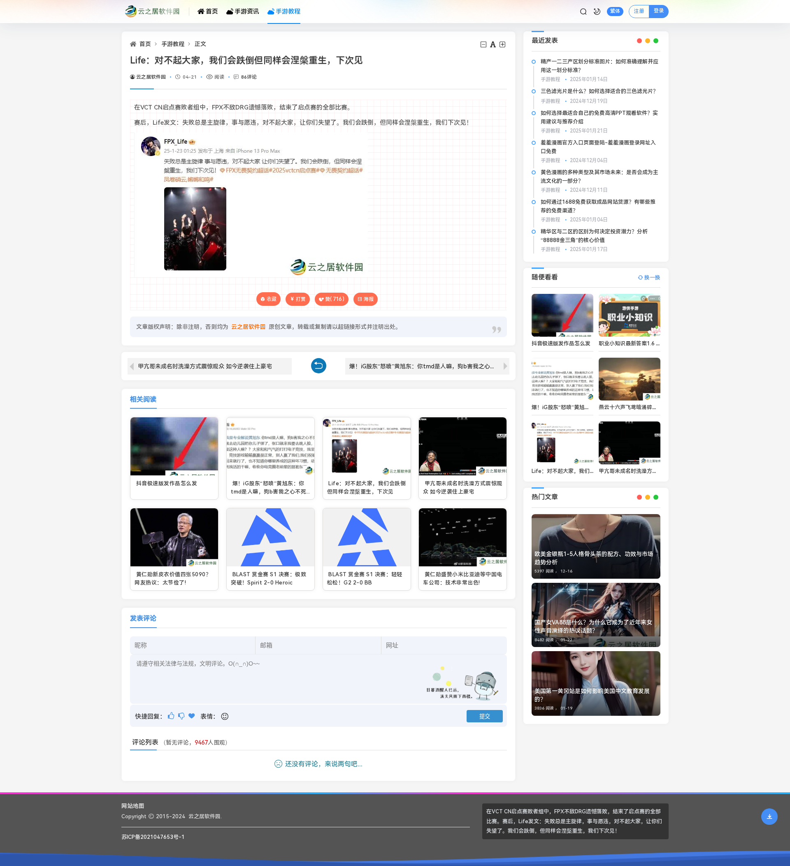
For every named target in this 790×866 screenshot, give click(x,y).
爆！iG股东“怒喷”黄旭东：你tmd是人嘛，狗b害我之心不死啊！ (429, 366)
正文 (200, 44)
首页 (212, 11)
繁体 (615, 11)
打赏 (301, 299)
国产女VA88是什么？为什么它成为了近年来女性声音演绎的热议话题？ (593, 626)
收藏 (271, 299)
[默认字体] (493, 45)
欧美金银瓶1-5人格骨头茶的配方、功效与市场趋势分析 (593, 558)
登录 (659, 11)
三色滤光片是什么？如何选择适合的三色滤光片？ (599, 91)
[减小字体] (484, 45)
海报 (369, 299)
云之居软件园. (205, 816)
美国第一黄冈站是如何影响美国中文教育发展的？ (592, 695)
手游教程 (288, 11)
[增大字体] (503, 45)
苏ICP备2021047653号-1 (153, 837)
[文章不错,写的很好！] (171, 716)
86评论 (249, 77)
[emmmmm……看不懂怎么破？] (182, 716)
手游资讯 (247, 11)
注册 (639, 11)
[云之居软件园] (155, 11)
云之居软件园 (151, 77)
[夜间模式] (597, 11)
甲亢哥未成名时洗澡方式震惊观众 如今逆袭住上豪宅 (205, 366)
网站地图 (132, 806)
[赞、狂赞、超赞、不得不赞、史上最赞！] (192, 716)
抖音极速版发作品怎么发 (166, 483)
